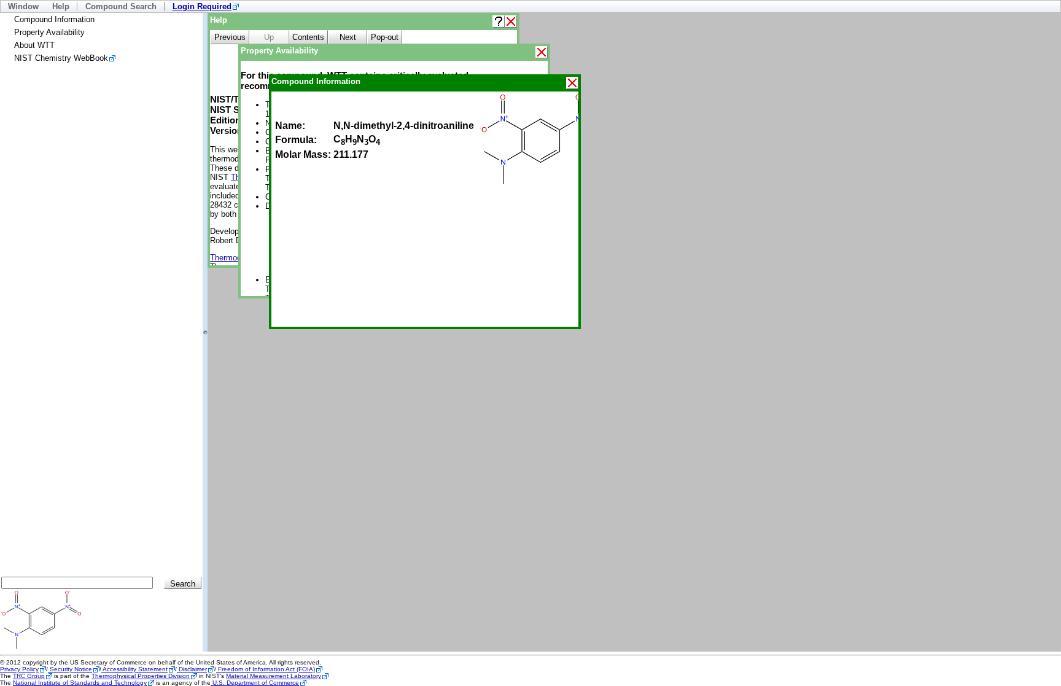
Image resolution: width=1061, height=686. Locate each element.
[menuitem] (205, 6)
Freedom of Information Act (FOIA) (265, 669)
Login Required (202, 6)
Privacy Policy (19, 669)
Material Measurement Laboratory (273, 675)
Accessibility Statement (134, 669)
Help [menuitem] (60, 6)
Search (182, 583)
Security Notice (70, 669)
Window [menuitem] (23, 6)
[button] (498, 21)
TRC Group (29, 675)
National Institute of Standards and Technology (80, 682)
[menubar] (530, 6)
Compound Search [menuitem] (121, 6)
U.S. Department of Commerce (255, 682)
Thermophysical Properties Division (140, 675)
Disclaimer (192, 669)
